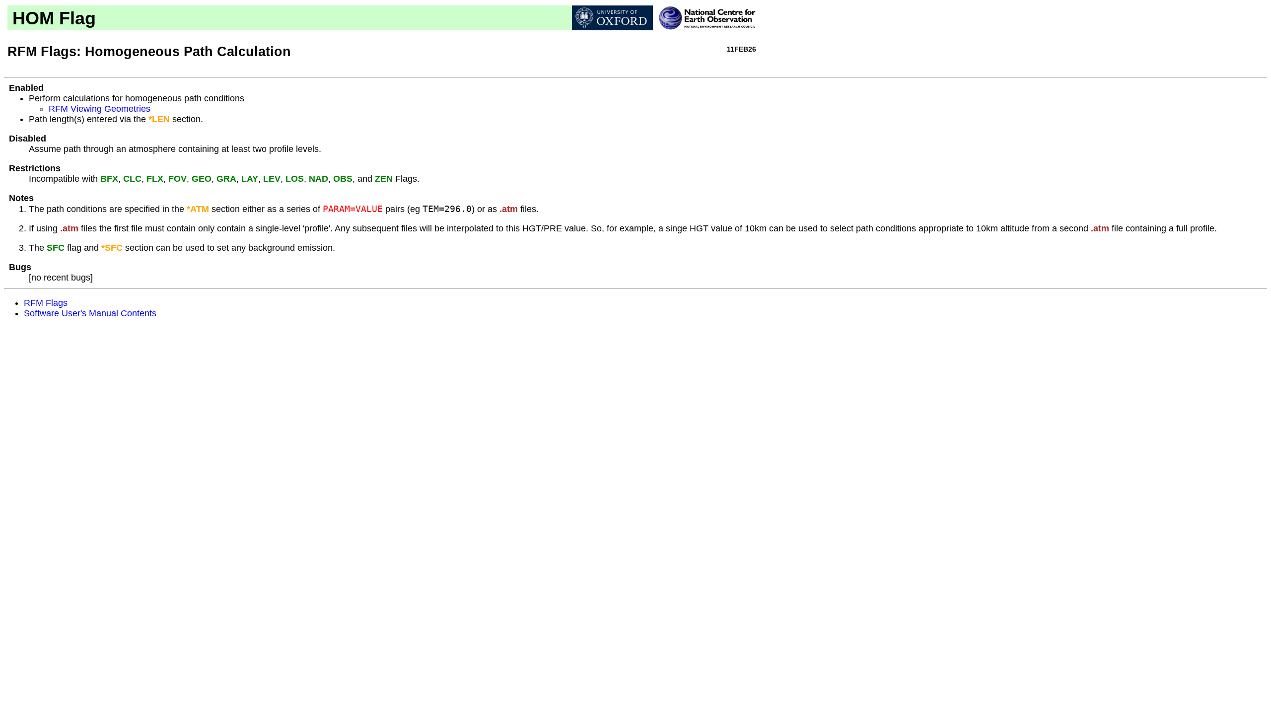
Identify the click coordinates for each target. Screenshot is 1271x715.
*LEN (159, 119)
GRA (226, 179)
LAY (249, 179)
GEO (202, 179)
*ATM (198, 209)
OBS (343, 179)
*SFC (112, 248)
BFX (109, 179)
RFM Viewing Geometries (99, 109)
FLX (154, 179)
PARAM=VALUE (353, 209)
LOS (294, 179)
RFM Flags (46, 303)
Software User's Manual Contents (90, 313)
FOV (177, 179)
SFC (56, 248)
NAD (318, 179)
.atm (508, 209)
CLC (132, 179)
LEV (272, 179)
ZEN (384, 179)
